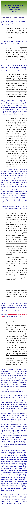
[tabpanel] (14, 8)
